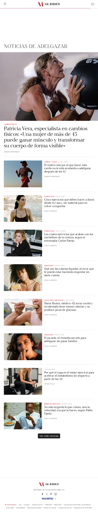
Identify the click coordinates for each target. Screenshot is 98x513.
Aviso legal (10, 508)
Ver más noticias (48, 435)
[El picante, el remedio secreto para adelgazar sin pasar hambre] (23, 346)
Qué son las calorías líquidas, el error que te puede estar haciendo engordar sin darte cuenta (69, 272)
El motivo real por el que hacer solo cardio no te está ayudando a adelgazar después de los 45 (67, 168)
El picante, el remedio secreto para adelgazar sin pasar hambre (65, 339)
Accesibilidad (20, 508)
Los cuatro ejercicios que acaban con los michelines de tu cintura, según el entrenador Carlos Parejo (68, 237)
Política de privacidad (34, 508)
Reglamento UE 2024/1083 (83, 508)
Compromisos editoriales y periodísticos (77, 505)
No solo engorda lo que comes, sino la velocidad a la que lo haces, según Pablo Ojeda (68, 410)
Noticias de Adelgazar (35, 46)
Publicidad (48, 505)
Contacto (27, 505)
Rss (20, 505)
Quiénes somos (37, 505)
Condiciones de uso (65, 508)
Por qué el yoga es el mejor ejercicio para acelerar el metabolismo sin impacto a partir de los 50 (69, 376)
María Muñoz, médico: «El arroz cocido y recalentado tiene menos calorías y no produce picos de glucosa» (68, 306)
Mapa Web (57, 505)
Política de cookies (50, 508)
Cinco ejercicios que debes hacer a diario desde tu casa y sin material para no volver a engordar (69, 203)
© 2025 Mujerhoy (11, 505)
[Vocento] (49, 498)
